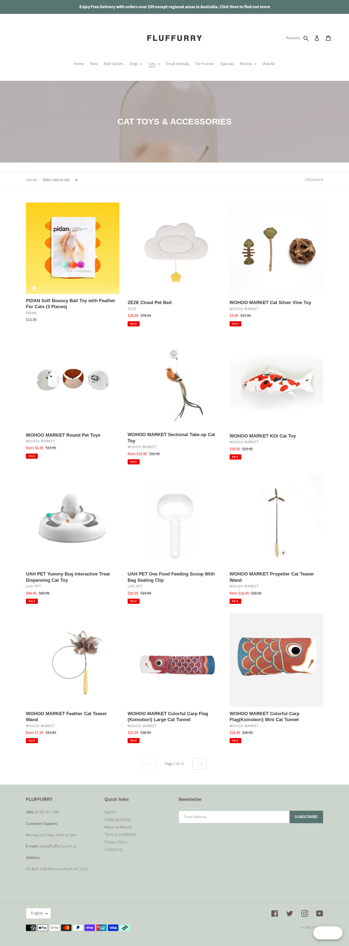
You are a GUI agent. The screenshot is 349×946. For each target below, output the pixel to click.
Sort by (31, 180)
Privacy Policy (115, 842)
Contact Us (113, 849)
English (37, 913)
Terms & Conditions (120, 834)
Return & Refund (117, 827)
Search (110, 812)
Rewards (293, 38)
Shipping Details (117, 819)
